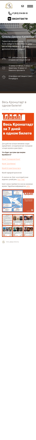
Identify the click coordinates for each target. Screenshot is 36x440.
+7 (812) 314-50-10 (20, 13)
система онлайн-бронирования (13, 407)
